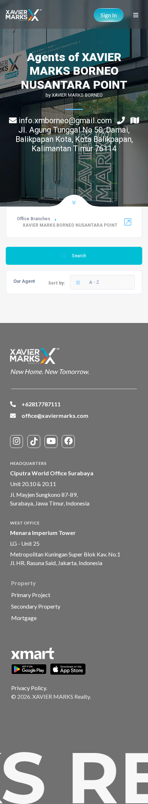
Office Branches (33, 218)
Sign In (109, 14)
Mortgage (24, 617)
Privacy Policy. (29, 687)
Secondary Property (35, 606)
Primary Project (30, 594)
